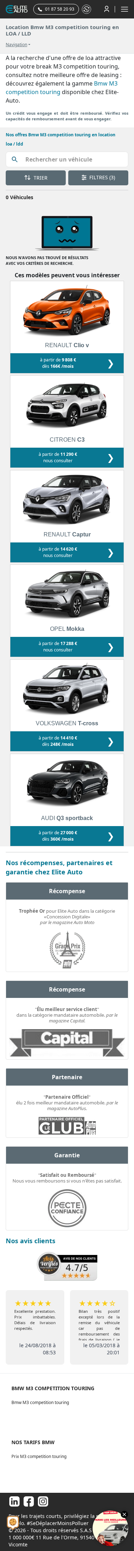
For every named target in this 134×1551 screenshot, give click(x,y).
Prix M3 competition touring (38, 1456)
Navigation (16, 45)
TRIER (40, 177)
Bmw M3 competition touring (40, 1402)
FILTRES (101, 177)
